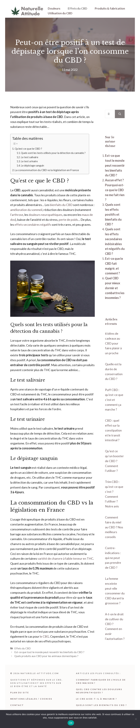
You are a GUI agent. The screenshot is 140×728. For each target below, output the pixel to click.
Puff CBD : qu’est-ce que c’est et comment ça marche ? (114, 399)
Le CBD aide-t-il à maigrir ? (96, 699)
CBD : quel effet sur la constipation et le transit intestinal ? (113, 430)
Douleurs (54, 8)
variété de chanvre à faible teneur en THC (65, 558)
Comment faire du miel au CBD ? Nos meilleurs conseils (114, 527)
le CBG (44, 636)
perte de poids (68, 219)
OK (71, 723)
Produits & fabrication (110, 8)
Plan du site (19, 692)
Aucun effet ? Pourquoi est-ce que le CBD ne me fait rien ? (114, 190)
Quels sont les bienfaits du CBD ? (101, 705)
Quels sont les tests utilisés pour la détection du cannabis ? (53, 152)
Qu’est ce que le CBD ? (28, 148)
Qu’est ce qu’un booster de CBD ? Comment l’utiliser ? (114, 461)
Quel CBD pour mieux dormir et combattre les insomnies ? (114, 288)
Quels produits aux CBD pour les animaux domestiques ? (46, 656)
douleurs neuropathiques (45, 215)
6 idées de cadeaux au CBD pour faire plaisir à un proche (113, 343)
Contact (17, 705)
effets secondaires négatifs (33, 224)
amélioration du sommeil (26, 210)
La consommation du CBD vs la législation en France (47, 170)
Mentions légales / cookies (31, 699)
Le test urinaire (29, 161)
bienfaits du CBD (61, 205)
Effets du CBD (77, 8)
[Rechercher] (120, 114)
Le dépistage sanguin (32, 165)
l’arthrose (16, 215)
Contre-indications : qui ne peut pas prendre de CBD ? (113, 557)
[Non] (135, 719)
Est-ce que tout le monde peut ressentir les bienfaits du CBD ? (49, 652)
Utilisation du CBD (60, 13)
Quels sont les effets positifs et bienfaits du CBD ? (113, 214)
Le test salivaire (29, 157)
